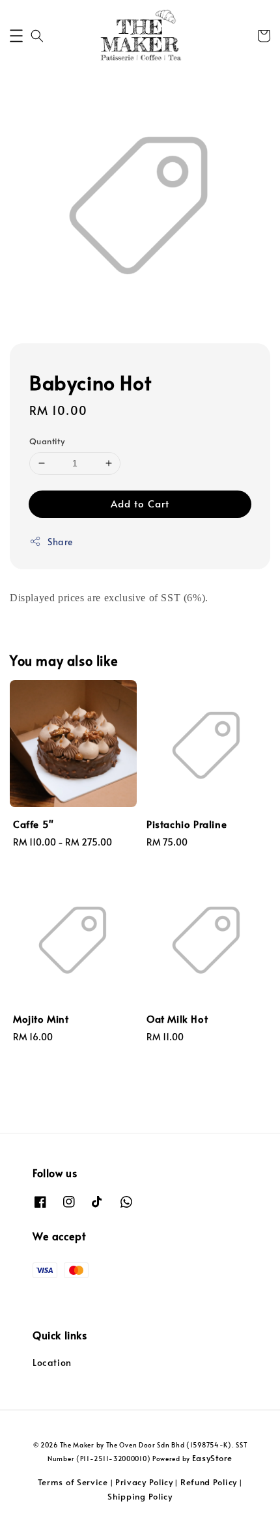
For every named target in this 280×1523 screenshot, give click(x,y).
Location (52, 1362)
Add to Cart (140, 503)
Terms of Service (73, 1482)
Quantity (46, 441)
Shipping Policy (140, 1496)
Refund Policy (208, 1482)
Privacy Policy (144, 1482)
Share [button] (60, 541)
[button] (16, 35)
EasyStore (212, 1458)
